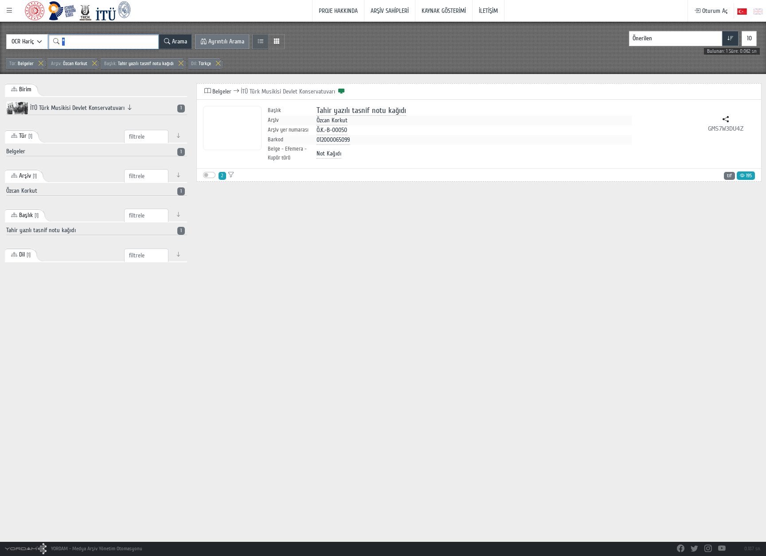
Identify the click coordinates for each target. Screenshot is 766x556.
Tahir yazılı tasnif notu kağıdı (139, 63)
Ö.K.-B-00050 (332, 130)
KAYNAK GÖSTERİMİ (444, 11)
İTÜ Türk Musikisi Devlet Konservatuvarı (105, 108)
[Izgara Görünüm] (276, 41)
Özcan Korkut (69, 63)
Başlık (274, 110)
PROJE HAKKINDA (338, 11)
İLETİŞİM (488, 11)
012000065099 (333, 140)
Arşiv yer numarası (288, 129)
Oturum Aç (713, 11)
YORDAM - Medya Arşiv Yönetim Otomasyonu (96, 548)
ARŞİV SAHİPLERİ (390, 11)
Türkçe (201, 63)
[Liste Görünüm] (260, 41)
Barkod (275, 139)
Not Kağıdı (329, 153)
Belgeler (21, 63)
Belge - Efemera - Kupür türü (287, 153)
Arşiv (273, 120)
